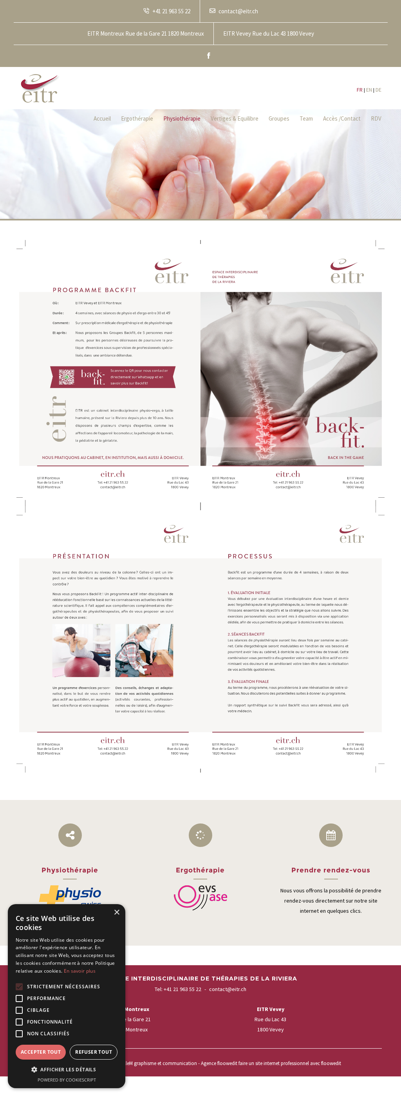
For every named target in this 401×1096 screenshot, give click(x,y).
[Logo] (40, 88)
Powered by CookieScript (67, 1080)
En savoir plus (80, 971)
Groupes (279, 118)
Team (306, 118)
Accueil (102, 118)
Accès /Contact (342, 118)
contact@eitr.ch (227, 989)
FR (360, 89)
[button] (66, 1070)
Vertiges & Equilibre (234, 118)
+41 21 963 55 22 (182, 989)
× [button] (116, 912)
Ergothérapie (137, 118)
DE (378, 89)
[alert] (66, 996)
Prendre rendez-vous (330, 870)
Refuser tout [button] (93, 1052)
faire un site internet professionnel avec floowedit (289, 1063)
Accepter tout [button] (41, 1052)
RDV (376, 118)
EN (369, 89)
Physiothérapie (181, 118)
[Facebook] (208, 56)
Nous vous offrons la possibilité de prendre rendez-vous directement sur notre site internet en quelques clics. (330, 900)
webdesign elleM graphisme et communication (148, 1063)
